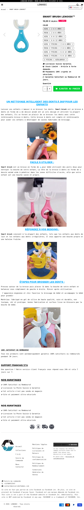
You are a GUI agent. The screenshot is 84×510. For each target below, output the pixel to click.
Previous (4, 34)
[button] (75, 7)
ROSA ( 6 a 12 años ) (54, 40)
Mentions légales (39, 444)
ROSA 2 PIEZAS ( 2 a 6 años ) (58, 48)
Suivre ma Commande (20, 459)
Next (38, 34)
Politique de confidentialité (39, 458)
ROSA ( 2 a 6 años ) (54, 33)
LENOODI (42, 4)
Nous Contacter (20, 465)
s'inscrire (73, 444)
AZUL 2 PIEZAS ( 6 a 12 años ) (59, 52)
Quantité (47, 84)
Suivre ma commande (12, 481)
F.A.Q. (18, 454)
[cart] (82, 5)
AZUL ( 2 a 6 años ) (54, 29)
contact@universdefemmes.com (16, 486)
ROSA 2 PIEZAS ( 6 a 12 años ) (59, 56)
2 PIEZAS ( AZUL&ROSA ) (55, 60)
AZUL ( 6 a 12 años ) (54, 36)
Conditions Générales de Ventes (37, 472)
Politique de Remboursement (38, 464)
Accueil (3, 9)
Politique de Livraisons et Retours (38, 450)
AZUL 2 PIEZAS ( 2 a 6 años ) (58, 44)
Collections (21, 450)
